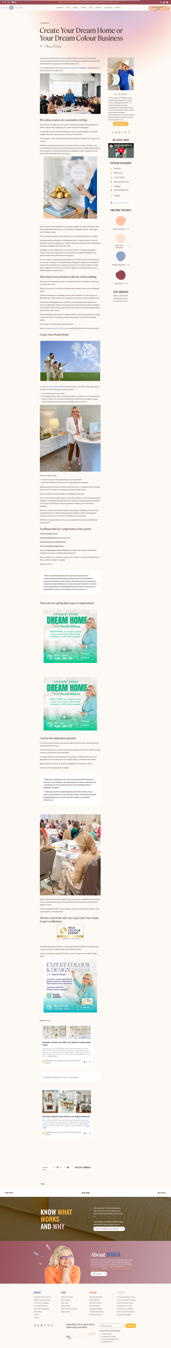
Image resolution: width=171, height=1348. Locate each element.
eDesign (75, 7)
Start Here (60, 7)
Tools (67, 7)
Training (83, 7)
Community (108, 7)
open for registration (78, 953)
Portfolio (98, 7)
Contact (117, 7)
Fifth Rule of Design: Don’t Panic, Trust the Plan (60, 1077)
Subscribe (130, 1326)
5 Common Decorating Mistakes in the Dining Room (10, 1196)
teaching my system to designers (74, 68)
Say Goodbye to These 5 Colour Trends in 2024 (160, 1194)
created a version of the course (57, 328)
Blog (90, 7)
